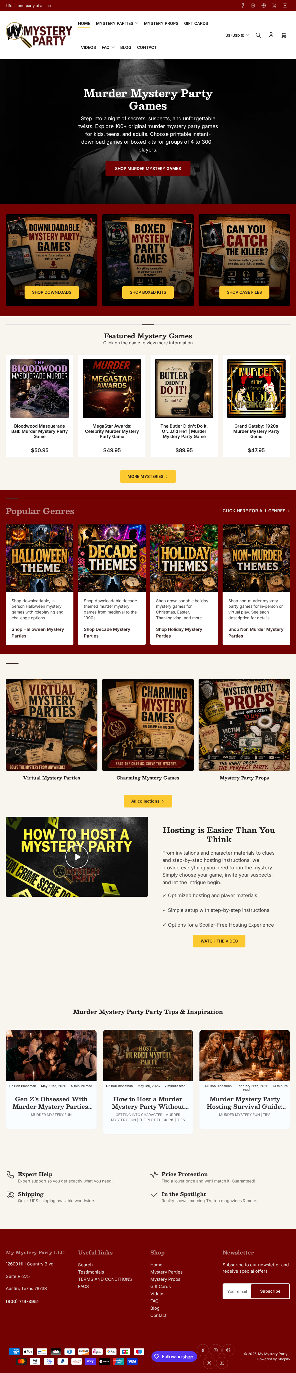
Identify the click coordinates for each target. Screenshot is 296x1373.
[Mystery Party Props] (244, 725)
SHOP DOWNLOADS (51, 292)
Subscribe (270, 1291)
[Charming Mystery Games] (148, 725)
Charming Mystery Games (147, 777)
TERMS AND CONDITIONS (105, 1279)
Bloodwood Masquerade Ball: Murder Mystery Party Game (39, 431)
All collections (145, 801)
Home (84, 23)
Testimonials (91, 1272)
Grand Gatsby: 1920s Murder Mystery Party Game (256, 431)
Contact (147, 47)
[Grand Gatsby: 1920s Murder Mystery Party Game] (256, 388)
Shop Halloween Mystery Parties (38, 633)
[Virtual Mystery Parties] (51, 725)
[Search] (258, 35)
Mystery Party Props (244, 777)
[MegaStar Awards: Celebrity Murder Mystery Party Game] (112, 388)
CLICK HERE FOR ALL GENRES (254, 510)
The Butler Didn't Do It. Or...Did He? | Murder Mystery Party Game (184, 431)
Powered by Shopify (273, 1359)
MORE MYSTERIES (145, 476)
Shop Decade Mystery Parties (107, 633)
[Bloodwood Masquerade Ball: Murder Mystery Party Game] (39, 388)
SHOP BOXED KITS (148, 292)
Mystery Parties (114, 23)
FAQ (106, 47)
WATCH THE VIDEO (219, 940)
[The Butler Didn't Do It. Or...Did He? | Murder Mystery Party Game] (184, 388)
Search (85, 1264)
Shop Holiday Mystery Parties (179, 633)
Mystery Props (161, 23)
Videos (88, 47)
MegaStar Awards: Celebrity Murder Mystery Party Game (112, 431)
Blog (125, 47)
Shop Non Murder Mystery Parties (256, 633)
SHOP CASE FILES (244, 292)
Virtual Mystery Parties (51, 777)
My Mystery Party (273, 1354)
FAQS (83, 1286)
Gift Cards (196, 23)
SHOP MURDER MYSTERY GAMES (148, 168)
